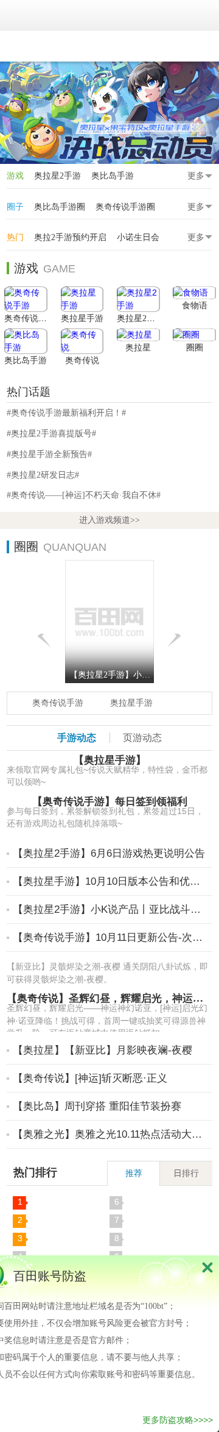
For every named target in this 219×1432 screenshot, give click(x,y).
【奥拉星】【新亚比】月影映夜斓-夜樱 (102, 1050)
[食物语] (194, 292)
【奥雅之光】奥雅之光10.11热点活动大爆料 (111, 1134)
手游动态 (76, 737)
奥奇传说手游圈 (125, 206)
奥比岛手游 (112, 175)
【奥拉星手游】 (110, 760)
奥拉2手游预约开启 (70, 237)
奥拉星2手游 (57, 175)
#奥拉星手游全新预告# (49, 454)
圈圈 (194, 347)
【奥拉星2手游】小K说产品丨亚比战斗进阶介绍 (111, 909)
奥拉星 (138, 347)
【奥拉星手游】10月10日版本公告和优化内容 (111, 881)
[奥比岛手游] (25, 341)
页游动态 (142, 737)
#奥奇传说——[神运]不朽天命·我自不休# (84, 495)
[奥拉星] (138, 334)
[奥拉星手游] (82, 299)
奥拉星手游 (82, 318)
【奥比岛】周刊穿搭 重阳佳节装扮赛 (97, 1106)
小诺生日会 (138, 237)
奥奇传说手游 (29, 318)
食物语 (194, 305)
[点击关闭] (207, 1267)
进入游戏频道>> (109, 520)
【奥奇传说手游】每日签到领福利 (109, 801)
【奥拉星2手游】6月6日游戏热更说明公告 (109, 853)
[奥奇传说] (82, 341)
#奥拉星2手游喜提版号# (51, 433)
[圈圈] (194, 334)
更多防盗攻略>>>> (177, 1420)
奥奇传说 (82, 360)
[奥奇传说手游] (25, 299)
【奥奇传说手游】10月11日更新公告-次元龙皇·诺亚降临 (111, 937)
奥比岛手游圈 (59, 206)
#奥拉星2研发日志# (43, 475)
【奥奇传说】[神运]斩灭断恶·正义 (90, 1078)
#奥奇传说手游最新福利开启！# (66, 412)
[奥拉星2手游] (138, 299)
